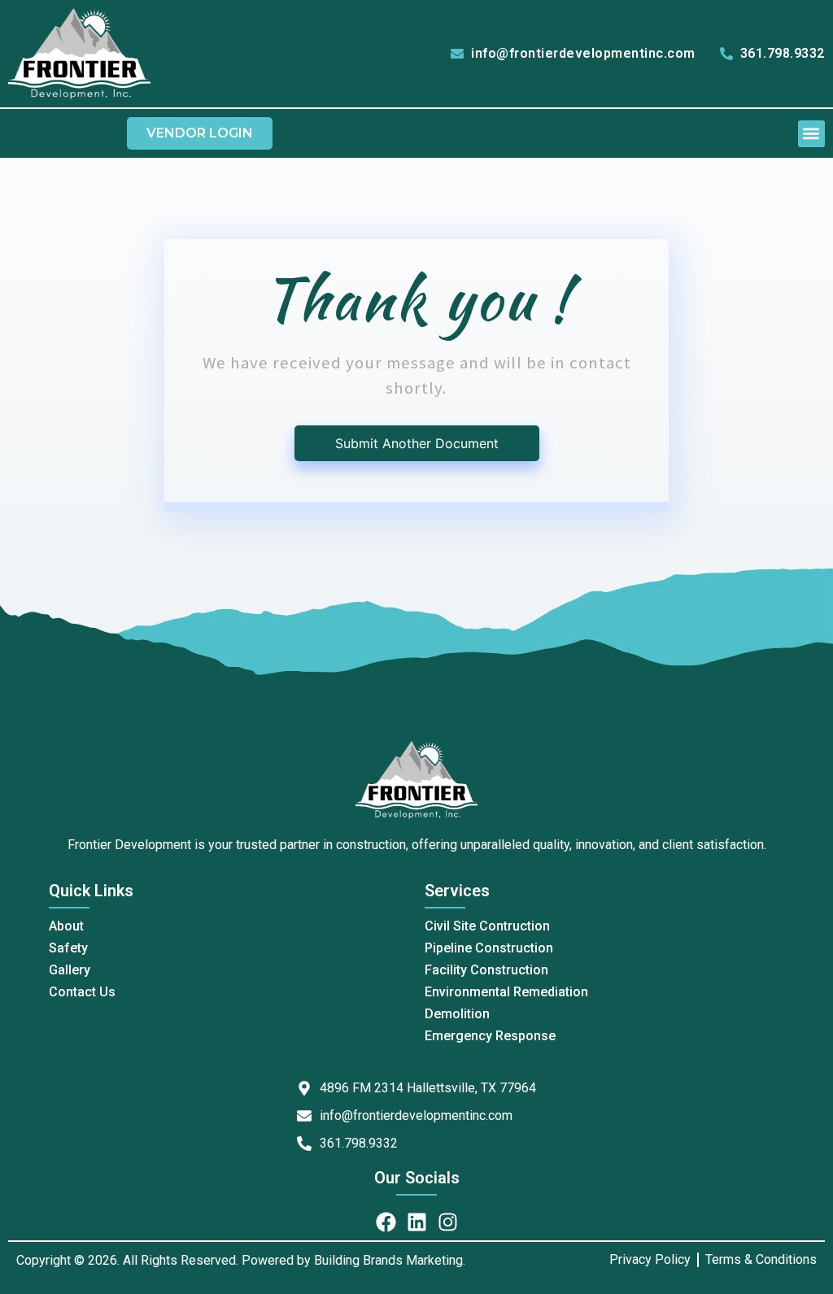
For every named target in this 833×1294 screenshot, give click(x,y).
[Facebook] (386, 1222)
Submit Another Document (417, 443)
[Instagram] (448, 1222)
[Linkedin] (417, 1222)
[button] (811, 133)
